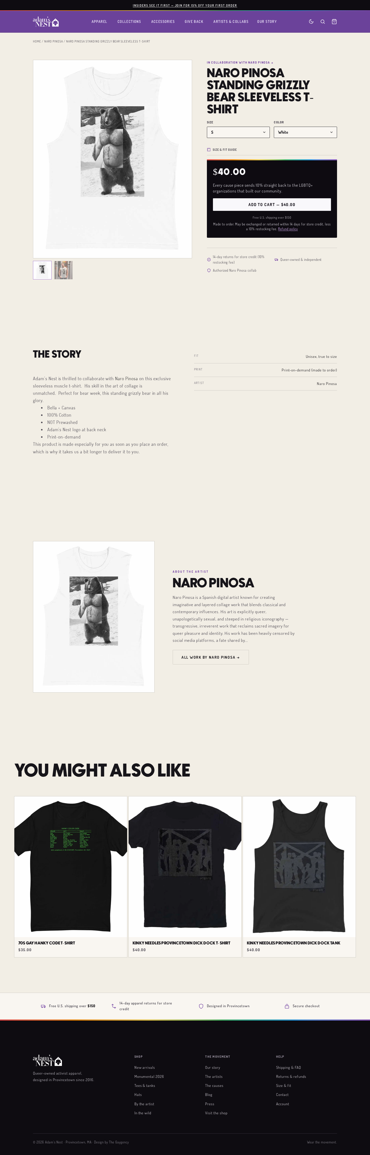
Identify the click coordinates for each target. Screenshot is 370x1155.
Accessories (163, 21)
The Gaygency (119, 1142)
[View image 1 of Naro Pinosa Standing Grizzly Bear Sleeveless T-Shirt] (42, 270)
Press (209, 1103)
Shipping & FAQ (288, 1067)
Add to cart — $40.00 (271, 204)
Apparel (99, 21)
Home (37, 41)
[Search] (322, 21)
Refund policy (288, 229)
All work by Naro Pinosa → (210, 657)
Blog (208, 1094)
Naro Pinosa (53, 41)
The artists (214, 1076)
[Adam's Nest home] (46, 22)
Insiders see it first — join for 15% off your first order (185, 5)
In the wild (143, 1113)
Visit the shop (216, 1113)
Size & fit (283, 1085)
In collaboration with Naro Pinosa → (240, 62)
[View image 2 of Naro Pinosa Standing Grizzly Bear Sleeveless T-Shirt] (63, 270)
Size (210, 122)
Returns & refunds (291, 1076)
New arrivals (144, 1067)
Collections (129, 21)
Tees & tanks (145, 1085)
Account (282, 1103)
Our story (212, 1067)
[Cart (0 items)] (334, 21)
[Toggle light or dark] (311, 21)
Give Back (194, 21)
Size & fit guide (225, 150)
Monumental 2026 (149, 1076)
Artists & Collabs (230, 21)
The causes (214, 1085)
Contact (282, 1094)
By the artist (144, 1103)
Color (279, 122)
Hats (138, 1094)
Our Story (267, 21)
